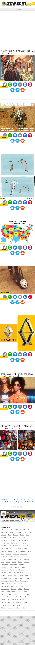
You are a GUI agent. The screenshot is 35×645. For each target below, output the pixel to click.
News (28, 578)
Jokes (23, 567)
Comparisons (5, 543)
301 (28, 501)
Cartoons (4, 537)
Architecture (18, 532)
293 (32, 500)
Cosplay (23, 543)
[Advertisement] (17, 29)
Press (20, 583)
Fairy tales (22, 551)
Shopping (4, 594)
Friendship (16, 554)
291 (25, 500)
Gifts (21, 559)
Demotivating (25, 545)
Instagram (4, 567)
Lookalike (20, 572)
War (23, 605)
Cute (9, 545)
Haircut (8, 562)
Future (10, 556)
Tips (8, 602)
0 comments (4, 86)
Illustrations (4, 564)
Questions (14, 586)
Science (13, 591)
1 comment (4, 137)
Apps (11, 532)
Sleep (19, 594)
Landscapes (5, 570)
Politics (15, 583)
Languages (13, 570)
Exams (3, 551)
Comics (26, 540)
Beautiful (3, 535)
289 (17, 500)
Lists (9, 572)
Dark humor (16, 545)
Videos (19, 605)
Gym (2, 562)
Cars (27, 535)
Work (23, 608)
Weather (3, 608)
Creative (3, 545)
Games (16, 559)
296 (10, 501)
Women (10, 608)
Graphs (26, 559)
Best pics (15, 535)
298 (17, 501)
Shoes (25, 591)
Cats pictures (22, 537)
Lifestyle (3, 572)
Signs (10, 594)
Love (26, 572)
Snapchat (26, 594)
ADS (10, 529)
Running (26, 589)
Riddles (20, 589)
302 (32, 501)
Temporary (15, 599)
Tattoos (3, 599)
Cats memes (12, 537)
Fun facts (4, 556)
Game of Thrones (6, 559)
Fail (16, 551)
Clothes (20, 540)
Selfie (19, 591)
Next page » (17, 507)
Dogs (3, 548)
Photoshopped (24, 581)
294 (3, 501)
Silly (15, 594)
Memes (10, 575)
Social (3, 597)
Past (16, 581)
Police (9, 583)
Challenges (4, 540)
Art (25, 532)
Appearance (5, 532)
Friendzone (23, 554)
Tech (8, 599)
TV (8, 605)
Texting (3, 602)
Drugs (15, 548)
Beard (29, 532)
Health (14, 562)
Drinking (8, 548)
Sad (2, 591)
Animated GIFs (24, 529)
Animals (16, 529)
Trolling (3, 605)
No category (5, 581)
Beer (9, 535)
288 (14, 500)
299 (21, 501)
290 (21, 500)
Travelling (19, 602)
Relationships (5, 589)
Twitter (13, 605)
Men (15, 575)
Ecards (20, 548)
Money (21, 575)
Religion (13, 589)
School (8, 591)
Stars (21, 597)
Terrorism (23, 599)
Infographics (13, 564)
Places (3, 583)
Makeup (3, 575)
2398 (18, 502)
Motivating (27, 575)
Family (29, 551)
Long (14, 572)
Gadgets (16, 556)
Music (17, 578)
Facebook (10, 551)
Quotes (21, 586)
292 (28, 500)
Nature (22, 578)
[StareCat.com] (17, 4)
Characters (13, 540)
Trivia (25, 602)
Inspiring (21, 564)
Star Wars (15, 597)
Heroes (20, 562)
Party (12, 581)
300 (25, 501)
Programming (5, 586)
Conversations (15, 543)
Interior (11, 567)
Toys (13, 602)
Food (2, 554)
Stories (27, 597)
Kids (28, 567)
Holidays (26, 562)
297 (14, 501)
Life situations (23, 570)
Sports (9, 597)
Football (8, 554)
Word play (17, 608)
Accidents (4, 529)
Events (26, 548)
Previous (4, 500)
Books (22, 535)
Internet (17, 567)
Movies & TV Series (7, 578)
